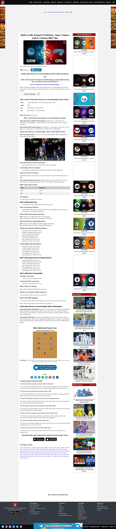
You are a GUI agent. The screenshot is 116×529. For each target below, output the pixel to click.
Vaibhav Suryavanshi (82, 517)
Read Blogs (93, 294)
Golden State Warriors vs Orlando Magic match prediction (34, 447)
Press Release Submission (103, 508)
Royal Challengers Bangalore (65, 515)
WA (43, 377)
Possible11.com (53, 430)
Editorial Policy (95, 526)
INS (10, 526)
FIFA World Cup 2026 (35, 511)
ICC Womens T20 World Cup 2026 (37, 508)
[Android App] (15, 514)
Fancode (47, 300)
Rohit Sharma (81, 506)
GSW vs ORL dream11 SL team (38, 454)
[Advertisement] (58, 8)
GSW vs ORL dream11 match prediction (60, 447)
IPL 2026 (32, 510)
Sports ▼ (76, 2)
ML (54, 377)
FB (32, 377)
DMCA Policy (100, 505)
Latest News (84, 2)
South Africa (61, 508)
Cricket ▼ (60, 2)
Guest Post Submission (102, 506)
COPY (57, 377)
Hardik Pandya (81, 510)
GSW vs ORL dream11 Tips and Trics (49, 451)
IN (17, 526)
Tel (3, 526)
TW (36, 377)
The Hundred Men (34, 513)
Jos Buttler (80, 515)
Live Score (46, 2)
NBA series (36, 451)
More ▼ (108, 2)
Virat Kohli (80, 505)
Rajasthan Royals (62, 513)
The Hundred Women (35, 505)
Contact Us (104, 526)
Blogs (91, 2)
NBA (45, 77)
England (61, 510)
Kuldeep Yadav (81, 513)
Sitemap (99, 510)
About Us (112, 526)
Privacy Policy (84, 526)
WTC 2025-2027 (34, 506)
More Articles (93, 384)
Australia (61, 506)
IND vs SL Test (38, 2)
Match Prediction (99, 2)
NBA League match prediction (56, 449)
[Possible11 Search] (113, 2)
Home (30, 2)
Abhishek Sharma (82, 511)
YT (21, 526)
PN (50, 377)
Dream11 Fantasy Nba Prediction (56, 12)
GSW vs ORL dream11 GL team (54, 454)
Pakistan (61, 511)
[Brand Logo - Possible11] (15, 506)
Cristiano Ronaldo (82, 518)
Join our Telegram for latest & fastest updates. (45, 84)
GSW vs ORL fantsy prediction (27, 449)
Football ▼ (68, 2)
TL (46, 377)
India (60, 505)
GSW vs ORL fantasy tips (42, 449)
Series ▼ (53, 2)
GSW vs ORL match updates (43, 456)
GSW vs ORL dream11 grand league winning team (39, 452)
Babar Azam (81, 508)
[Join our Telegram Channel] (45, 367)
